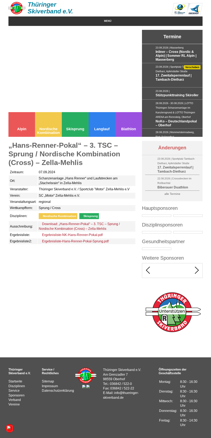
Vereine (14, 404)
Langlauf (102, 129)
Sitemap (48, 381)
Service (14, 390)
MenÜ (107, 21)
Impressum (50, 386)
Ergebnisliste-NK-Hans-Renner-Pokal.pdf (72, 235)
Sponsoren (16, 395)
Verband (14, 400)
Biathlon (128, 129)
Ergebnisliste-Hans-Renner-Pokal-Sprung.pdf (75, 241)
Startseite (15, 381)
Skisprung (75, 129)
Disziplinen (16, 386)
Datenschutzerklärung (58, 390)
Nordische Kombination (48, 131)
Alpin (21, 129)
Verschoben (192, 67)
